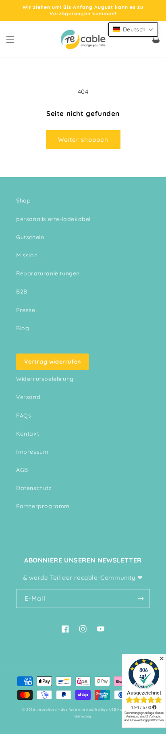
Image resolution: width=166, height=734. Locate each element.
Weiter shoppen (83, 139)
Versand (28, 397)
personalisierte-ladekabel (53, 219)
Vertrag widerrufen (52, 361)
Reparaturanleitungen (48, 273)
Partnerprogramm (43, 506)
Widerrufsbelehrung (45, 379)
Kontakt (27, 433)
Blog (22, 328)
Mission (26, 255)
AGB (22, 469)
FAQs (23, 415)
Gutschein (30, 237)
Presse (25, 310)
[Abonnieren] (140, 598)
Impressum (32, 451)
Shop (23, 200)
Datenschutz (34, 488)
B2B (21, 291)
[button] (10, 39)
